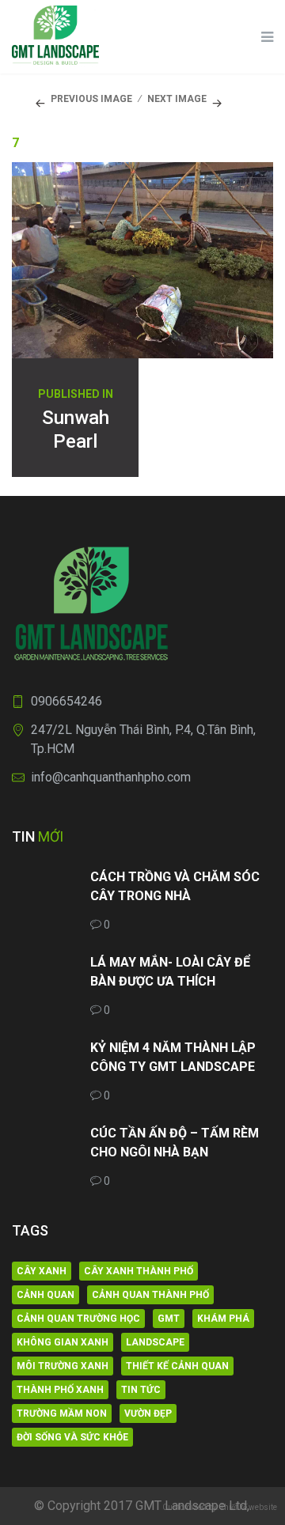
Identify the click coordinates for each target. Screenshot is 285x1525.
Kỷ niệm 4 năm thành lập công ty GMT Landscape (173, 1057)
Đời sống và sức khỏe (72, 1437)
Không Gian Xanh (62, 1342)
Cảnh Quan (45, 1294)
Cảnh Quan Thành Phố (150, 1294)
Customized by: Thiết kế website (219, 1507)
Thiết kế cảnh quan (177, 1366)
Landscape (155, 1342)
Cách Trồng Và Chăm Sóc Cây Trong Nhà (175, 886)
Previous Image (91, 98)
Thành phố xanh (60, 1389)
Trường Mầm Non (62, 1413)
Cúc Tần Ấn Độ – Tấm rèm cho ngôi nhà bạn (174, 1143)
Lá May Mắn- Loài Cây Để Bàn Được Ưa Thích (170, 972)
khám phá (223, 1318)
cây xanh (41, 1271)
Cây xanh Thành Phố (138, 1271)
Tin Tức (141, 1389)
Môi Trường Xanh (62, 1366)
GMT (169, 1318)
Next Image (177, 98)
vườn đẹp (148, 1413)
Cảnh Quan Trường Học (78, 1318)
